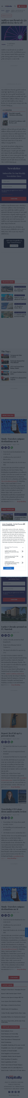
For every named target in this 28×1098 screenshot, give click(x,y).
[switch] (22, 551)
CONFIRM (9, 568)
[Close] (24, 524)
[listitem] (14, 547)
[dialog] (14, 549)
